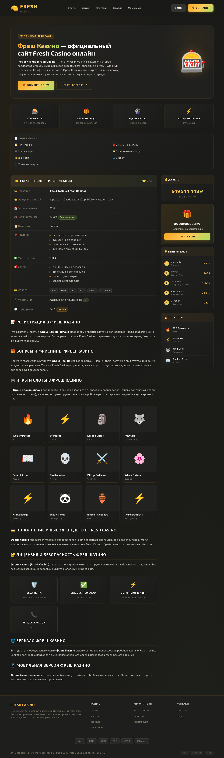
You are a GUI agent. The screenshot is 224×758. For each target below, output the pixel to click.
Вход (178, 7)
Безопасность (141, 710)
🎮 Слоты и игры (24, 151)
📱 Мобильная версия (27, 164)
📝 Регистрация (23, 144)
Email (179, 716)
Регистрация (200, 7)
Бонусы (86, 7)
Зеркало (117, 7)
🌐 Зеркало (119, 157)
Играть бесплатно (74, 85)
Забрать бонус (187, 236)
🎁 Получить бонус (36, 85)
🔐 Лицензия (22, 157)
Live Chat (182, 710)
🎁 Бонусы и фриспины (125, 144)
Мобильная (134, 7)
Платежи (101, 7)
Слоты (72, 7)
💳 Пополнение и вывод (126, 151)
